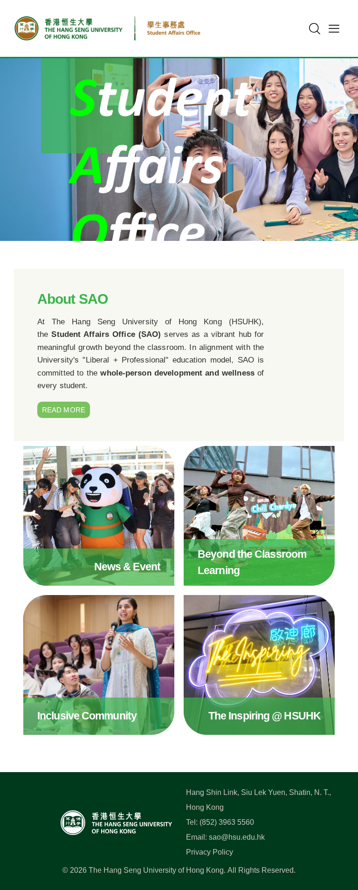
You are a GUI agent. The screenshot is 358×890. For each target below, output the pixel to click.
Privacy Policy (209, 852)
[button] (334, 28)
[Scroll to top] (336, 841)
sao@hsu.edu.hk (237, 837)
